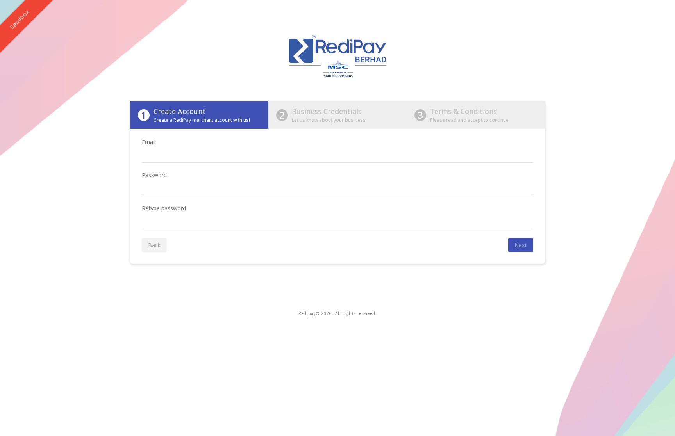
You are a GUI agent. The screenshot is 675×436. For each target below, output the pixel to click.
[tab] (199, 115)
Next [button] (520, 245)
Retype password (164, 208)
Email (148, 142)
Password (154, 175)
